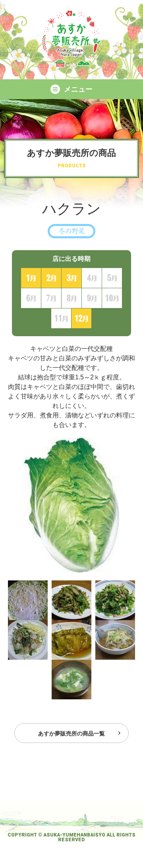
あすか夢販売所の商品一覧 (71, 733)
